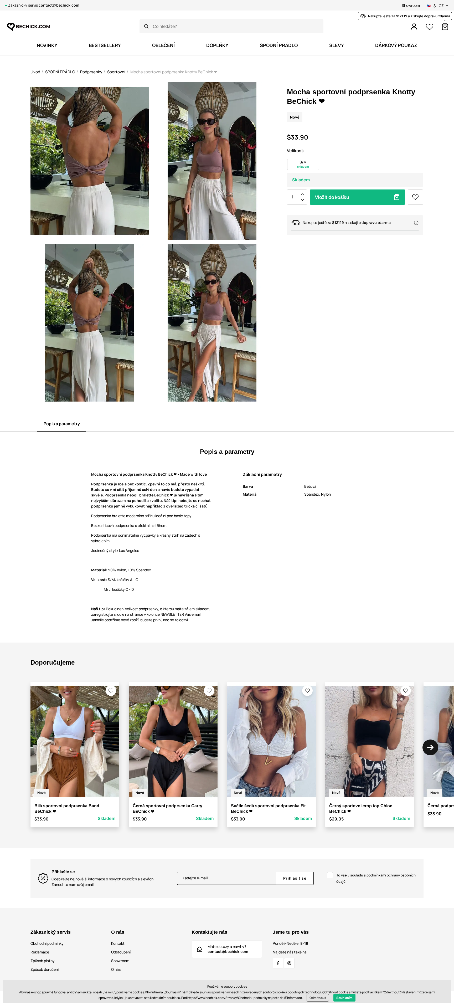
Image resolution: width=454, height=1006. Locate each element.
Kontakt (118, 943)
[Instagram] (289, 963)
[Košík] (445, 26)
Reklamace (39, 951)
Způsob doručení (44, 969)
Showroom (411, 5)
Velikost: (296, 150)
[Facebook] (278, 963)
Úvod (35, 72)
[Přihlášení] (414, 26)
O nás (116, 969)
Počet (292, 197)
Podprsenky (91, 72)
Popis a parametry (62, 424)
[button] (111, 690)
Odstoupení (121, 951)
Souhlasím (344, 997)
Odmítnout (317, 997)
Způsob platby (42, 960)
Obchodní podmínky (47, 943)
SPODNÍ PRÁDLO (60, 72)
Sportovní (116, 72)
